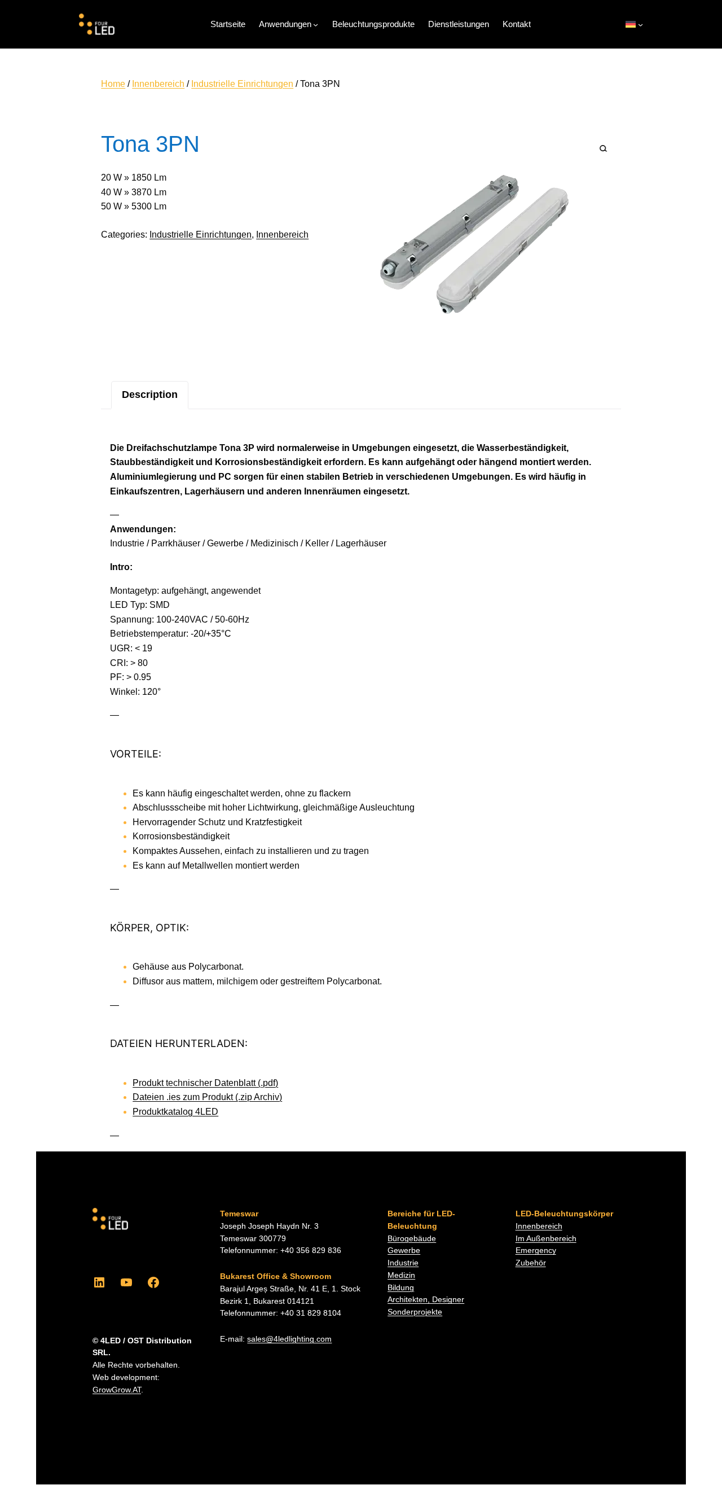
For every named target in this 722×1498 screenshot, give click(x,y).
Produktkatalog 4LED (175, 1111)
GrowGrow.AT (117, 1390)
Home (113, 84)
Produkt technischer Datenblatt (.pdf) (205, 1083)
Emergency (536, 1250)
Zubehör (531, 1263)
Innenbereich (158, 84)
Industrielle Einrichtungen (242, 84)
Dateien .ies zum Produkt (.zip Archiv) (207, 1097)
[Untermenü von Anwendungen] (315, 24)
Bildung (401, 1288)
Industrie (403, 1263)
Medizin (401, 1275)
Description (150, 394)
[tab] (149, 395)
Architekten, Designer (426, 1299)
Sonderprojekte (415, 1312)
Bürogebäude (412, 1238)
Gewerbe (404, 1250)
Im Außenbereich (546, 1238)
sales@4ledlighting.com (289, 1339)
